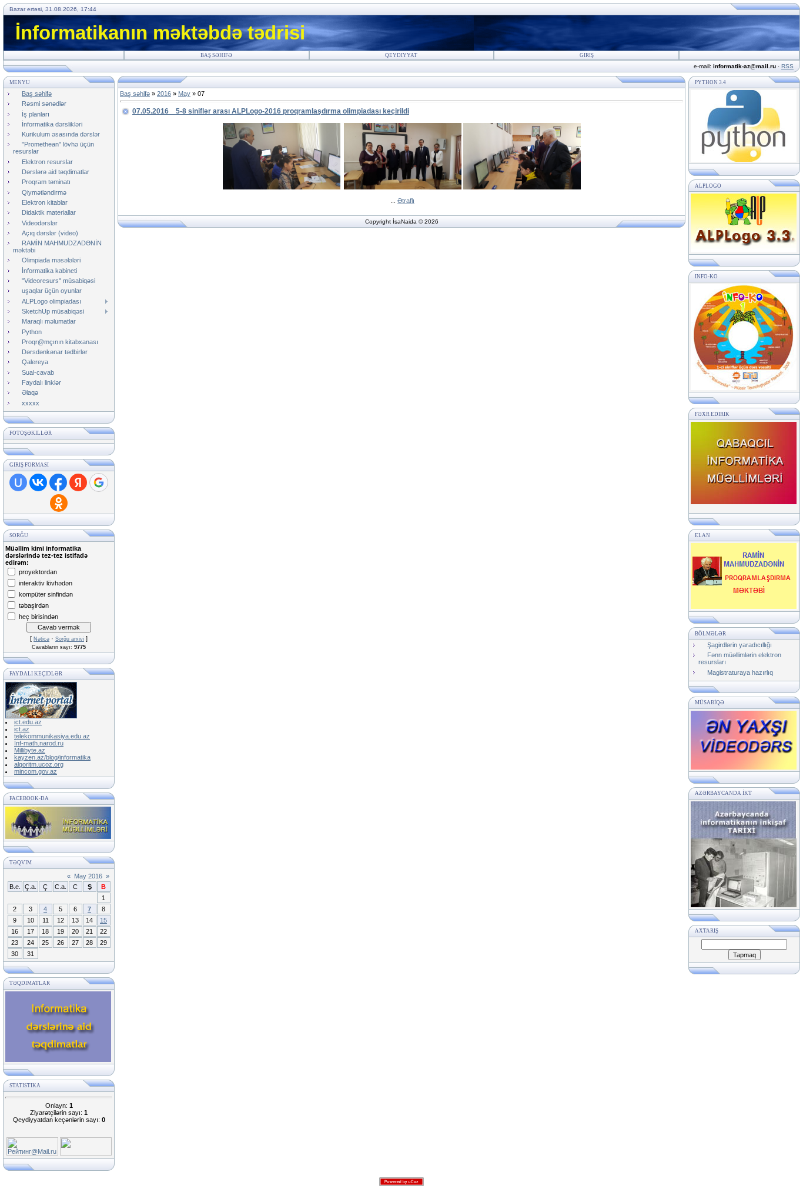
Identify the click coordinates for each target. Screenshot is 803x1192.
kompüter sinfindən (46, 593)
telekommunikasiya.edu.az (52, 736)
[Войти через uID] (18, 482)
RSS (787, 66)
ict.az (21, 728)
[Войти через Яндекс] (78, 482)
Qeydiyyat (401, 55)
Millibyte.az (29, 750)
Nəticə (41, 639)
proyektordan (38, 571)
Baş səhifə (216, 55)
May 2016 (88, 876)
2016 (164, 93)
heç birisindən (38, 616)
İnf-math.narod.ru (38, 743)
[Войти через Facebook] (58, 482)
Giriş (587, 55)
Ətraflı (405, 200)
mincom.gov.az (35, 771)
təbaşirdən (34, 604)
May (184, 93)
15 (103, 920)
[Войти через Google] (98, 482)
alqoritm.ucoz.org (38, 764)
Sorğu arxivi (69, 639)
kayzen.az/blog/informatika (52, 757)
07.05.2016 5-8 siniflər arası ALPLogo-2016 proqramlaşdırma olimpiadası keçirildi (270, 111)
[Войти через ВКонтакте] (38, 482)
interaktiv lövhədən (45, 582)
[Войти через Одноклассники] (59, 503)
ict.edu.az (28, 721)
